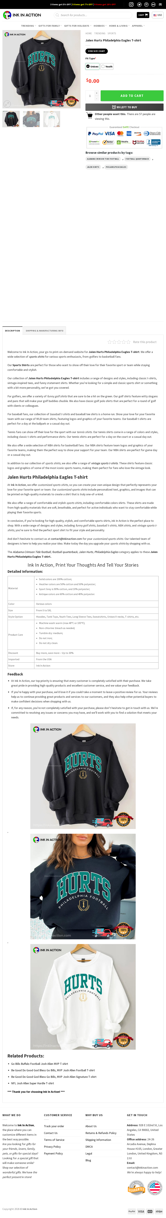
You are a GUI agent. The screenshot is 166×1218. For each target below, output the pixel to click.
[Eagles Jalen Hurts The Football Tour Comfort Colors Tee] (62, 213)
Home (88, 33)
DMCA (89, 1146)
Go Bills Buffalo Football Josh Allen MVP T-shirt (39, 1064)
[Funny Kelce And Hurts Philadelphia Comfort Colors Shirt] (103, 213)
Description (12, 330)
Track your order (54, 1126)
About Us (91, 1126)
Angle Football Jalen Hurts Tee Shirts (19, 241)
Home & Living (118, 25)
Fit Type (90, 58)
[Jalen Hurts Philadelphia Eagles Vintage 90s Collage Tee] (144, 213)
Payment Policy (53, 1153)
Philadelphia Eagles (116, 167)
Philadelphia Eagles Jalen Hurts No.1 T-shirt (20, 306)
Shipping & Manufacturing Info (44, 330)
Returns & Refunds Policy (100, 1133)
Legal (88, 1153)
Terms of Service (54, 1140)
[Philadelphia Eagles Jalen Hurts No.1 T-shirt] (21, 278)
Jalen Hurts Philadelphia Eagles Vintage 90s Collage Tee (143, 241)
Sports (112, 33)
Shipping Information (98, 1140)
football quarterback (137, 159)
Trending (27, 25)
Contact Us (51, 1133)
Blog (88, 1160)
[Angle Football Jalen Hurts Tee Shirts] (21, 213)
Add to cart (132, 96)
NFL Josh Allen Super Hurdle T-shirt (32, 1083)
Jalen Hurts (93, 167)
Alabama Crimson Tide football (103, 159)
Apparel (137, 25)
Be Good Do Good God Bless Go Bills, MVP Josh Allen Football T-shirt (53, 1070)
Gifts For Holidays (76, 25)
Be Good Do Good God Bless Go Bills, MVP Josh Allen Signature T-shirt (53, 1077)
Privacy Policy (52, 1146)
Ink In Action (18, 485)
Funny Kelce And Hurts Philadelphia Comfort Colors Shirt (101, 243)
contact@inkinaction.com (66, 539)
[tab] (12, 330)
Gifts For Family (49, 25)
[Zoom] (7, 104)
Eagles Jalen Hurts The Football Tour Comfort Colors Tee (61, 241)
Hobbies (99, 25)
